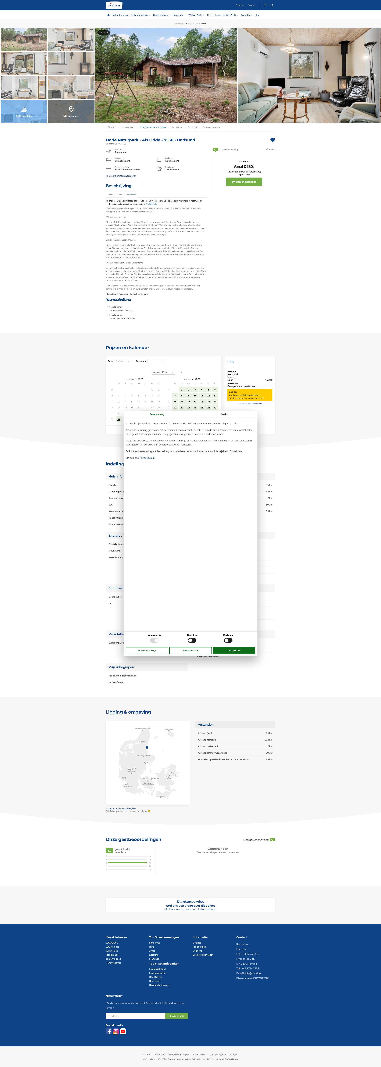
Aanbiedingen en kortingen (224, 1054)
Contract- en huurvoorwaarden (250, 403)
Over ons (240, 5)
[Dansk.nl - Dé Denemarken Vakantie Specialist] (114, 5)
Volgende (181, 372)
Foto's (113, 127)
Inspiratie (178, 14)
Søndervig (154, 942)
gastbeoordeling (226, 149)
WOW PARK (195, 14)
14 (175, 401)
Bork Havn (154, 980)
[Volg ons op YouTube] (123, 1031)
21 (175, 407)
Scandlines (246, 14)
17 (195, 401)
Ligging (194, 127)
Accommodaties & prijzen (154, 127)
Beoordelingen (213, 127)
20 (215, 401)
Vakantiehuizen (121, 14)
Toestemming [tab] (157, 414)
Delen (272, 149)
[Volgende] (375, 75)
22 (182, 407)
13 (215, 395)
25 (201, 407)
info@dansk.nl (253, 973)
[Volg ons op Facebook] (109, 1031)
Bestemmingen (160, 14)
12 (208, 395)
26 (208, 407)
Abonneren (178, 1016)
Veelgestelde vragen (203, 954)
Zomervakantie (113, 958)
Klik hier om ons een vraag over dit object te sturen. (191, 908)
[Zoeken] (272, 5)
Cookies (197, 942)
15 (182, 401)
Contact (251, 5)
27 (215, 407)
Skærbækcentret (157, 972)
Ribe (151, 946)
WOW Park (112, 950)
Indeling (178, 127)
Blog (257, 14)
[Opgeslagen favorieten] (265, 5)
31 (118, 419)
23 (188, 407)
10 (195, 395)
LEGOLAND (229, 14)
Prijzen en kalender (244, 181)
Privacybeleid (200, 946)
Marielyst (154, 958)
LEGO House (214, 14)
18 (201, 401)
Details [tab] (224, 414)
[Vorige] (101, 75)
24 (195, 407)
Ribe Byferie (155, 976)
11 (201, 395)
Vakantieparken (139, 14)
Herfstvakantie (113, 962)
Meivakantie (112, 954)
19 (208, 401)
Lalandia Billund (157, 968)
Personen (141, 361)
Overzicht (129, 127)
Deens (110, 194)
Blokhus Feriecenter (159, 984)
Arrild (152, 950)
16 (188, 401)
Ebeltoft (153, 954)
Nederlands (130, 194)
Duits (119, 194)
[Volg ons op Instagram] (116, 1031)
